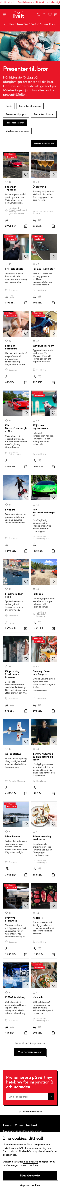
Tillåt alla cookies (30, 1175)
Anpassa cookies (30, 1185)
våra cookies (30, 1165)
